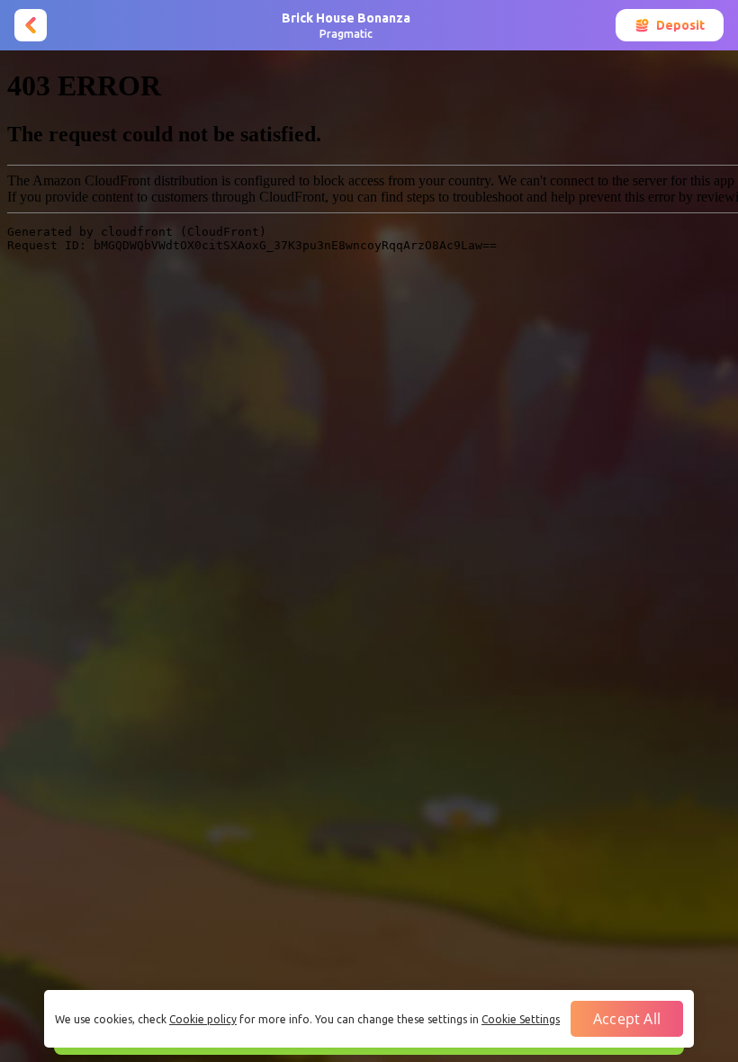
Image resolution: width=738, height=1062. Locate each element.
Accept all (627, 1019)
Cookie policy (203, 1019)
